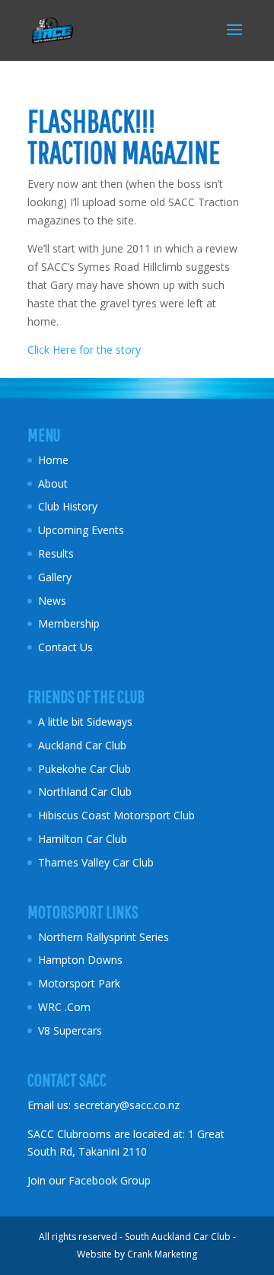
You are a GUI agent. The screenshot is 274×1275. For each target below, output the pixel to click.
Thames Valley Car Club (96, 862)
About (53, 483)
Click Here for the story (84, 349)
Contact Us (65, 647)
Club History (67, 506)
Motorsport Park (79, 983)
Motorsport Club (155, 815)
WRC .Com (64, 1007)
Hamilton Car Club (82, 838)
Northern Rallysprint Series (103, 937)
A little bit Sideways (85, 721)
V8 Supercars (70, 1030)
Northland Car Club (85, 791)
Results (56, 553)
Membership (69, 623)
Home (53, 460)
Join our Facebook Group (89, 1180)
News (52, 600)
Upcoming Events (81, 530)
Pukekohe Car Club (84, 769)
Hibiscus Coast (74, 815)
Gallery (55, 577)
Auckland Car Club (82, 745)
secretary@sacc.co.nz (127, 1105)
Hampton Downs (80, 959)
